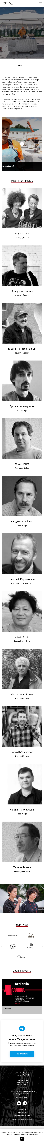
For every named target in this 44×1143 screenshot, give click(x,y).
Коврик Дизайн (27, 1120)
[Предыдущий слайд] (2, 946)
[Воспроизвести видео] (22, 144)
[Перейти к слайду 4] (24, 910)
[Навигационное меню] (40, 3)
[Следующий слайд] (42, 946)
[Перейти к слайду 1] (19, 910)
